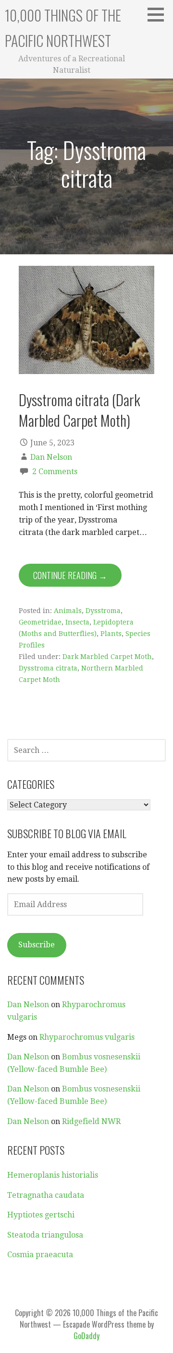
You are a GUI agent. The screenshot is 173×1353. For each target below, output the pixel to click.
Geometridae (40, 622)
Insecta (77, 622)
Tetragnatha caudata (45, 1195)
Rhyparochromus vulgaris (87, 1037)
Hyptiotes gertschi (40, 1214)
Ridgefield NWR (91, 1121)
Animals (68, 610)
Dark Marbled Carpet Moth (107, 656)
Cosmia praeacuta (40, 1254)
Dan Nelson (51, 457)
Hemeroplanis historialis (52, 1175)
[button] (159, 14)
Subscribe (36, 944)
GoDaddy (86, 1336)
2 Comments (54, 471)
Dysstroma (103, 610)
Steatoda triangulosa (45, 1234)
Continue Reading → (70, 575)
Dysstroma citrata (48, 668)
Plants (111, 633)
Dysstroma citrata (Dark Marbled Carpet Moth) (79, 409)
